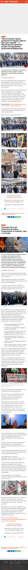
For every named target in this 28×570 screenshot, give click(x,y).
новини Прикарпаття (13, 548)
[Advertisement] (14, 19)
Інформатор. (11, 77)
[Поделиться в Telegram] (12, 550)
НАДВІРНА (12, 562)
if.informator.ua (7, 568)
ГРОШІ (19, 561)
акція (6, 213)
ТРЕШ (23, 561)
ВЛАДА (15, 561)
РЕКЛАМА (11, 563)
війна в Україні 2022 (9, 547)
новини (22, 213)
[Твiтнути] (16, 216)
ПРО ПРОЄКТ (17, 563)
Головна (6, 561)
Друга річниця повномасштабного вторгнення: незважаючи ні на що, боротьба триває (13, 519)
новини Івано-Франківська (8, 214)
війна (9, 213)
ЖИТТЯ (10, 561)
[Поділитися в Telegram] (12, 216)
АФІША (25, 562)
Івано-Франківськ (15, 213)
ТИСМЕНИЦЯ (5, 562)
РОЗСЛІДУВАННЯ (18, 562)
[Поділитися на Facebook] (8, 216)
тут (21, 115)
